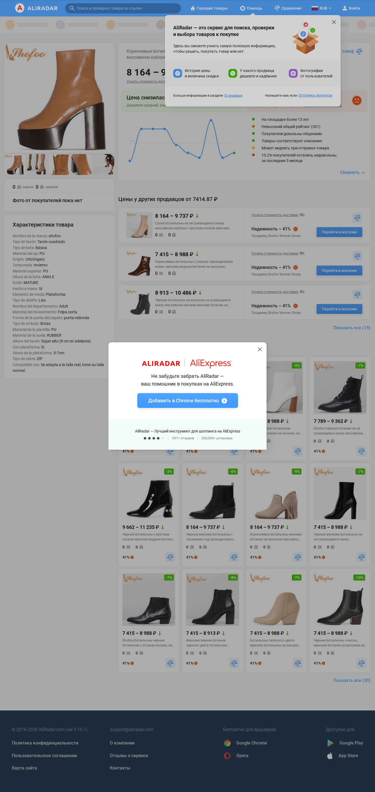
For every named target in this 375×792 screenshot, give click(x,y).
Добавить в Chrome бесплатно (183, 400)
